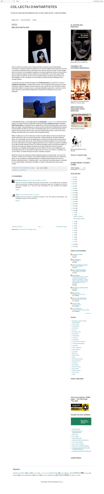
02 (74, 239)
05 (74, 232)
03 (74, 237)
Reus (70, 475)
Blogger (61, 481)
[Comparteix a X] (43, 168)
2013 (73, 201)
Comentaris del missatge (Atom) (28, 229)
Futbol (62, 473)
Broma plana (75, 293)
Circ (41, 473)
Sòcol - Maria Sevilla (77, 266)
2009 (73, 210)
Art (18, 170)
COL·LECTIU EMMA (77, 442)
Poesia (53, 475)
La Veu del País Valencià (78, 341)
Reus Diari (75, 362)
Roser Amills (75, 275)
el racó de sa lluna (77, 254)
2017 (73, 195)
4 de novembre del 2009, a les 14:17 (36, 180)
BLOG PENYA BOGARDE (79, 270)
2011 (73, 206)
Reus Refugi (75, 364)
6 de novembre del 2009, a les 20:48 (29, 194)
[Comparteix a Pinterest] (47, 168)
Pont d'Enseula (76, 259)
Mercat (15, 475)
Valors (73, 374)
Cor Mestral (75, 328)
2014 (73, 199)
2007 (73, 246)
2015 (73, 197)
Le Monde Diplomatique (78, 343)
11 (74, 214)
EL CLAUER (75, 436)
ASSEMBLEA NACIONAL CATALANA (81, 451)
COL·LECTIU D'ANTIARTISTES (34, 7)
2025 (73, 179)
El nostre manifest (25, 20)
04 (74, 234)
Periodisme (45, 475)
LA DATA (74, 255)
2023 (73, 181)
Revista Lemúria (76, 366)
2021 (73, 186)
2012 (73, 203)
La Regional (75, 339)
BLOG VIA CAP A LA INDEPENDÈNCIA (77, 431)
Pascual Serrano (76, 360)
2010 (73, 208)
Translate (82, 169)
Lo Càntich (75, 351)
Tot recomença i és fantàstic (79, 271)
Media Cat (74, 353)
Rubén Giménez (76, 370)
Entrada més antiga (62, 226)
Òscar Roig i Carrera (21, 180)
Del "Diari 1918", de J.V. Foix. (79, 299)
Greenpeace (75, 333)
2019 (73, 190)
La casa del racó (76, 308)
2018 (73, 192)
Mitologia (22, 475)
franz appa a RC (76, 331)
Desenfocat (75, 289)
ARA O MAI (75, 434)
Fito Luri (74, 330)
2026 (73, 177)
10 (74, 221)
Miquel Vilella (75, 355)
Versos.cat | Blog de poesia (80, 265)
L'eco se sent (76, 303)
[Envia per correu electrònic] (40, 168)
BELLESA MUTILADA (79, 218)
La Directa (74, 337)
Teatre (76, 475)
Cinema (35, 473)
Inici (39, 226)
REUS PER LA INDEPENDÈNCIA (80, 446)
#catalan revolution (19, 473)
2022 (73, 183)
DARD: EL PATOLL (78, 216)
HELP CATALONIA (77, 438)
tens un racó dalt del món (79, 298)
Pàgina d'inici (15, 20)
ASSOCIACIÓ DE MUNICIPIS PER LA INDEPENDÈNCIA (81, 448)
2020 (73, 188)
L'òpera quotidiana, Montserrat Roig (80, 310)
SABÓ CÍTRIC (75, 261)
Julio (20, 170)
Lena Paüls (75, 345)
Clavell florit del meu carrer (78, 294)
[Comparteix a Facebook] (45, 168)
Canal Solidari (75, 326)
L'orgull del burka (51, 121)
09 (74, 223)
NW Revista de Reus (77, 359)
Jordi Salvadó (75, 335)
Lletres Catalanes (76, 347)
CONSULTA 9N (76, 429)
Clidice (17, 194)
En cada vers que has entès (80, 287)
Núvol (73, 357)
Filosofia (54, 473)
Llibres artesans (76, 349)
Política (24, 170)
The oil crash (75, 372)
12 (74, 212)
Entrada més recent (17, 226)
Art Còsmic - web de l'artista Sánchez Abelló (79, 321)
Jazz (68, 473)
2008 (73, 244)
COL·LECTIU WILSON (78, 444)
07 (74, 228)
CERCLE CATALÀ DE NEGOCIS (80, 440)
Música (30, 475)
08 (74, 226)
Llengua (86, 473)
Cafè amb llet (75, 324)
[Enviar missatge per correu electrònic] (37, 168)
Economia (46, 473)
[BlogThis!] (42, 168)
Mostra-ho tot (88, 313)
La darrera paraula (76, 304)
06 (74, 230)
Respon (18, 189)
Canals (34, 20)
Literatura (76, 473)
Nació (37, 475)
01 (74, 241)
